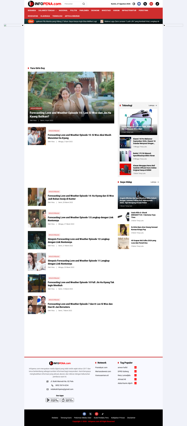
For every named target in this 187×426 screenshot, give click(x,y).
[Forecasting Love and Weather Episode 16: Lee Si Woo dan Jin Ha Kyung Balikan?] (71, 97)
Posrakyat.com (101, 367)
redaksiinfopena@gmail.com (62, 389)
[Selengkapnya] (60, 363)
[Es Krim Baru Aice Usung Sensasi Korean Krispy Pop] (123, 230)
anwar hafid (127, 367)
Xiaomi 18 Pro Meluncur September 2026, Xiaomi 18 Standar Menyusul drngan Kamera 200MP (144, 141)
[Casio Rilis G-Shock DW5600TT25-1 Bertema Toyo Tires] (123, 216)
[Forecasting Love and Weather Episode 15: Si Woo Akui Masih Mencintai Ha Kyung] (37, 136)
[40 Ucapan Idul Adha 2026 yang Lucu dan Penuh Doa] (123, 243)
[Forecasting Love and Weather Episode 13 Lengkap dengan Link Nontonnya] (37, 218)
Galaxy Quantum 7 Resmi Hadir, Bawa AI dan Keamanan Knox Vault (137, 128)
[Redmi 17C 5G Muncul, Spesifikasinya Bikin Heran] (125, 156)
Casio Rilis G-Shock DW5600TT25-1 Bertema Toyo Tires (143, 215)
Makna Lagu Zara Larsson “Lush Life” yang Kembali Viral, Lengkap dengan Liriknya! (123, 21)
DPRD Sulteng (127, 371)
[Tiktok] (157, 4)
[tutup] (22, 25)
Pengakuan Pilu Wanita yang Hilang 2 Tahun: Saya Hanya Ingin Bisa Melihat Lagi (50, 21)
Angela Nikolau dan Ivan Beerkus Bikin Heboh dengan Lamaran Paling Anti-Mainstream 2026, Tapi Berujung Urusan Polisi (138, 200)
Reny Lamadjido (127, 375)
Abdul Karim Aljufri (127, 383)
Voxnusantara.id (102, 375)
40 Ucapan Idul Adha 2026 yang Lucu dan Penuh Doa (143, 241)
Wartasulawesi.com (103, 371)
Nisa (35, 120)
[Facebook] (139, 4)
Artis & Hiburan (36, 108)
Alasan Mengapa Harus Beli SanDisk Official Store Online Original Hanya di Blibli (144, 168)
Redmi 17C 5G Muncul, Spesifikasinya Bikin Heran (144, 154)
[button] (84, 4)
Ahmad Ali (127, 379)
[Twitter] (145, 4)
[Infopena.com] (44, 4)
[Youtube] (151, 4)
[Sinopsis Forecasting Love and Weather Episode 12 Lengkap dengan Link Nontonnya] (37, 240)
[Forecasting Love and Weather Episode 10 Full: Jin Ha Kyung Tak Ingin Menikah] (37, 283)
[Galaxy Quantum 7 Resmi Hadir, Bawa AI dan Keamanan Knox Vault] (138, 122)
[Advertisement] (93, 45)
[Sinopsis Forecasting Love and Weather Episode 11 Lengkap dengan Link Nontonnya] (37, 262)
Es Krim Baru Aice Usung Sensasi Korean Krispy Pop (144, 228)
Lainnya (151, 105)
